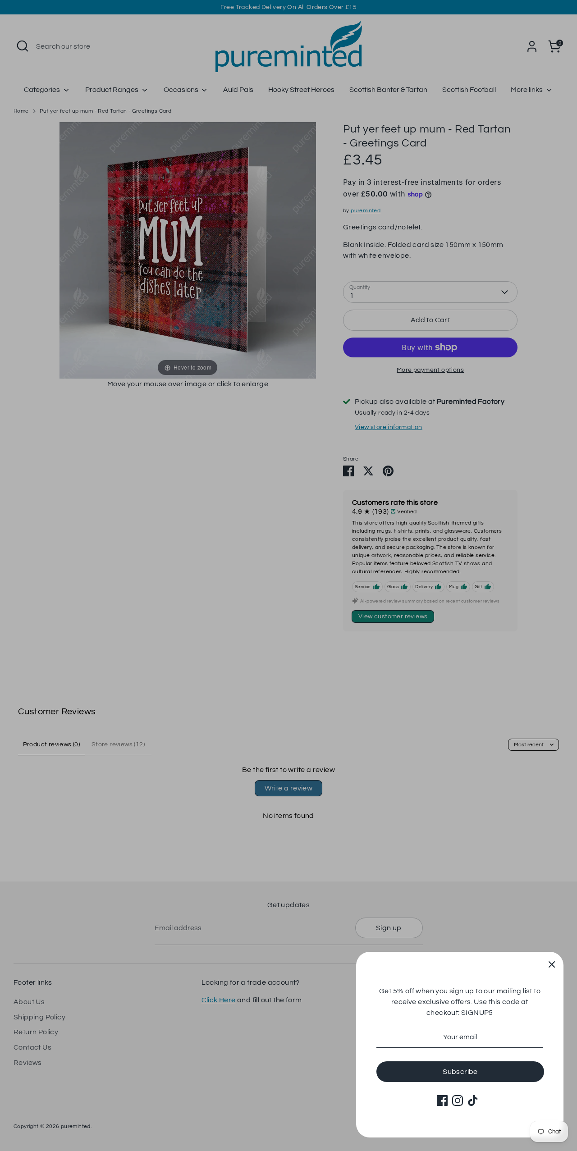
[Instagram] (457, 1100)
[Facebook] (442, 1100)
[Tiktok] (472, 1100)
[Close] (552, 963)
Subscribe (460, 1071)
